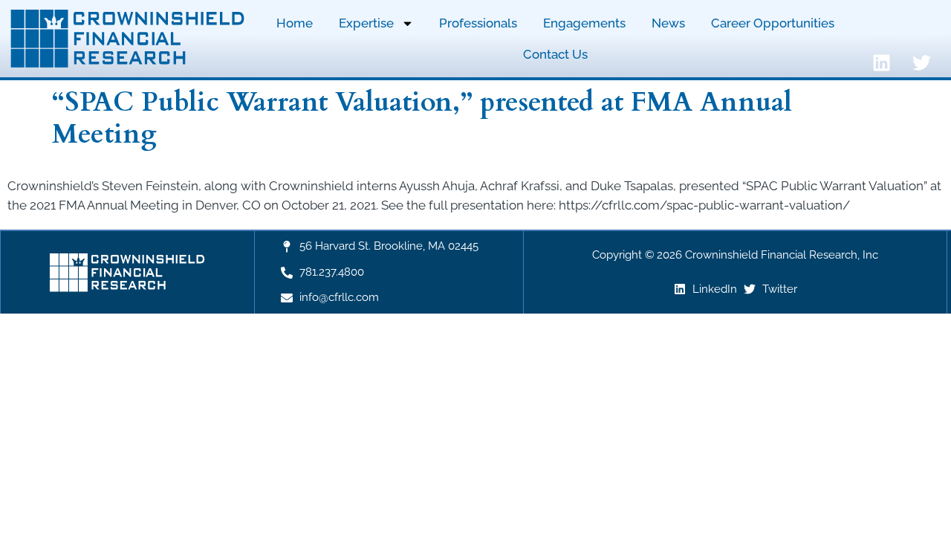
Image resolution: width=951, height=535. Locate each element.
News (668, 23)
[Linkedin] (882, 62)
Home (294, 23)
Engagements (584, 23)
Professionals (478, 23)
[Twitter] (922, 62)
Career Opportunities (772, 23)
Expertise (366, 23)
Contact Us (555, 54)
